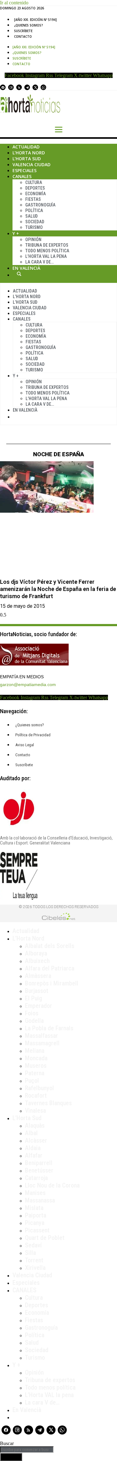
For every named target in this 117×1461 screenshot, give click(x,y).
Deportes (35, 188)
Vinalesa (35, 1110)
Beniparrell (38, 1163)
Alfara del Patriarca (49, 968)
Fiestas (33, 199)
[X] (35, 87)
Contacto (23, 36)
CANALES (24, 1290)
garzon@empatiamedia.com (28, 684)
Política (34, 210)
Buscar (19, 274)
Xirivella (35, 1267)
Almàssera (38, 976)
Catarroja (36, 1178)
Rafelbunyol (39, 1088)
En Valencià (26, 268)
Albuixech (37, 961)
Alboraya (36, 953)
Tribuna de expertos (46, 245)
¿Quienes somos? (28, 25)
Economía (35, 193)
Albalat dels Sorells (49, 946)
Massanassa (40, 1200)
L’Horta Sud (26, 159)
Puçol (32, 1080)
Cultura (33, 182)
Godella (34, 1020)
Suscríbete (23, 31)
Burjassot (36, 990)
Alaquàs (35, 1125)
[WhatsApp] (43, 87)
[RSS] (19, 87)
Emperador (38, 1005)
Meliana (34, 1050)
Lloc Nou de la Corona (52, 1185)
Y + (15, 233)
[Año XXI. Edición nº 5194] (35, 19)
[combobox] (27, 1449)
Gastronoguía (40, 204)
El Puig (33, 998)
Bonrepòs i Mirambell (51, 983)
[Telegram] (27, 87)
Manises (35, 1193)
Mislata (34, 1208)
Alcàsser (36, 1140)
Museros (35, 1065)
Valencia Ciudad (31, 164)
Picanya (34, 1222)
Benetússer (39, 1170)
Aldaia (33, 1148)
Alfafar (33, 1155)
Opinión (33, 239)
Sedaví (33, 1245)
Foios (31, 1013)
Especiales (24, 170)
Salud (31, 216)
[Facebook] (3, 87)
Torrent (34, 1260)
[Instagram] (11, 87)
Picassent (37, 1230)
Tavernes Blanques (48, 1103)
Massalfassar (41, 1035)
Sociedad (34, 221)
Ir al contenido (14, 2)
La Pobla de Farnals (49, 1028)
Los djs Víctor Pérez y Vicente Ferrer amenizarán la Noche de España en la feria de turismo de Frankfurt (58, 589)
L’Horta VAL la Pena (46, 256)
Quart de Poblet (45, 1237)
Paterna (34, 1073)
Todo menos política (47, 250)
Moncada (36, 1058)
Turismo (34, 227)
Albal (31, 1133)
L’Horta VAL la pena (49, 1395)
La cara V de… (39, 261)
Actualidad (26, 147)
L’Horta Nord (28, 153)
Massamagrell (42, 1043)
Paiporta (35, 1215)
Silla (30, 1252)
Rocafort (36, 1095)
